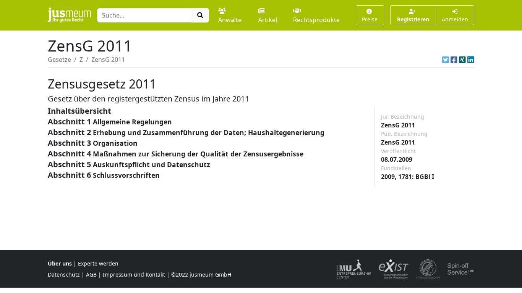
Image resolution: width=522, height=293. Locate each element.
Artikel (267, 20)
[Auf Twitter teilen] (445, 59)
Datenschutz (64, 274)
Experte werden (98, 263)
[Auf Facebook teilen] (454, 59)
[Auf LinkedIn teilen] (470, 59)
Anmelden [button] (455, 19)
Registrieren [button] (413, 19)
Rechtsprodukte (316, 20)
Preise (370, 19)
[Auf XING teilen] (462, 59)
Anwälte (230, 20)
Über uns (60, 263)
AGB (91, 274)
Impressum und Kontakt (134, 274)
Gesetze (59, 59)
